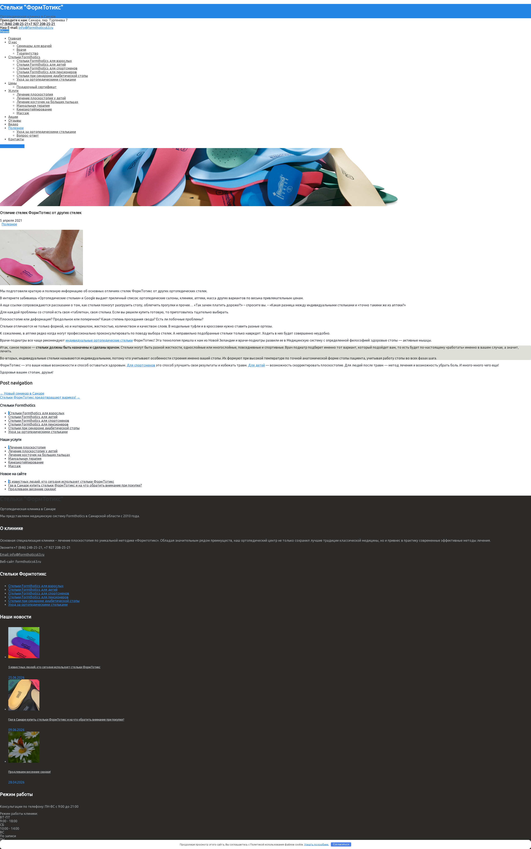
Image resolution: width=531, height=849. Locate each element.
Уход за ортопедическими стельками (46, 79)
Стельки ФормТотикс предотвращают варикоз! (40, 397)
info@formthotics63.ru (36, 27)
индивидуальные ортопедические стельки (99, 340)
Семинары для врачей (34, 46)
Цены (12, 83)
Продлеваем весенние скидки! (32, 489)
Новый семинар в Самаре (22, 393)
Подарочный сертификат (37, 87)
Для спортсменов (141, 365)
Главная (14, 38)
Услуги (13, 90)
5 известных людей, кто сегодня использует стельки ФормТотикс (61, 481)
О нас (12, 42)
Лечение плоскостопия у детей (41, 98)
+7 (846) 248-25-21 (14, 24)
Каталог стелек (12, 146)
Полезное (16, 128)
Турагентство (27, 53)
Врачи (21, 49)
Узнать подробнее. (316, 844)
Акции (13, 117)
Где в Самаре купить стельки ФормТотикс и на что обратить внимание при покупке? (75, 485)
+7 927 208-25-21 (42, 24)
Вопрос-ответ (28, 135)
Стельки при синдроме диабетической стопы (52, 76)
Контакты (16, 139)
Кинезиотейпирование (34, 109)
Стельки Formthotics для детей (41, 64)
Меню (4, 31)
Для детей (256, 365)
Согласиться (341, 844)
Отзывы (14, 120)
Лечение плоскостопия (35, 94)
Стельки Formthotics (24, 57)
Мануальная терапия (33, 105)
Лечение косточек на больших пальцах (47, 102)
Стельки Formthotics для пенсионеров (47, 72)
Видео (13, 124)
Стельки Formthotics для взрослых (44, 61)
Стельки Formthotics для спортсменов (47, 68)
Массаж (23, 113)
